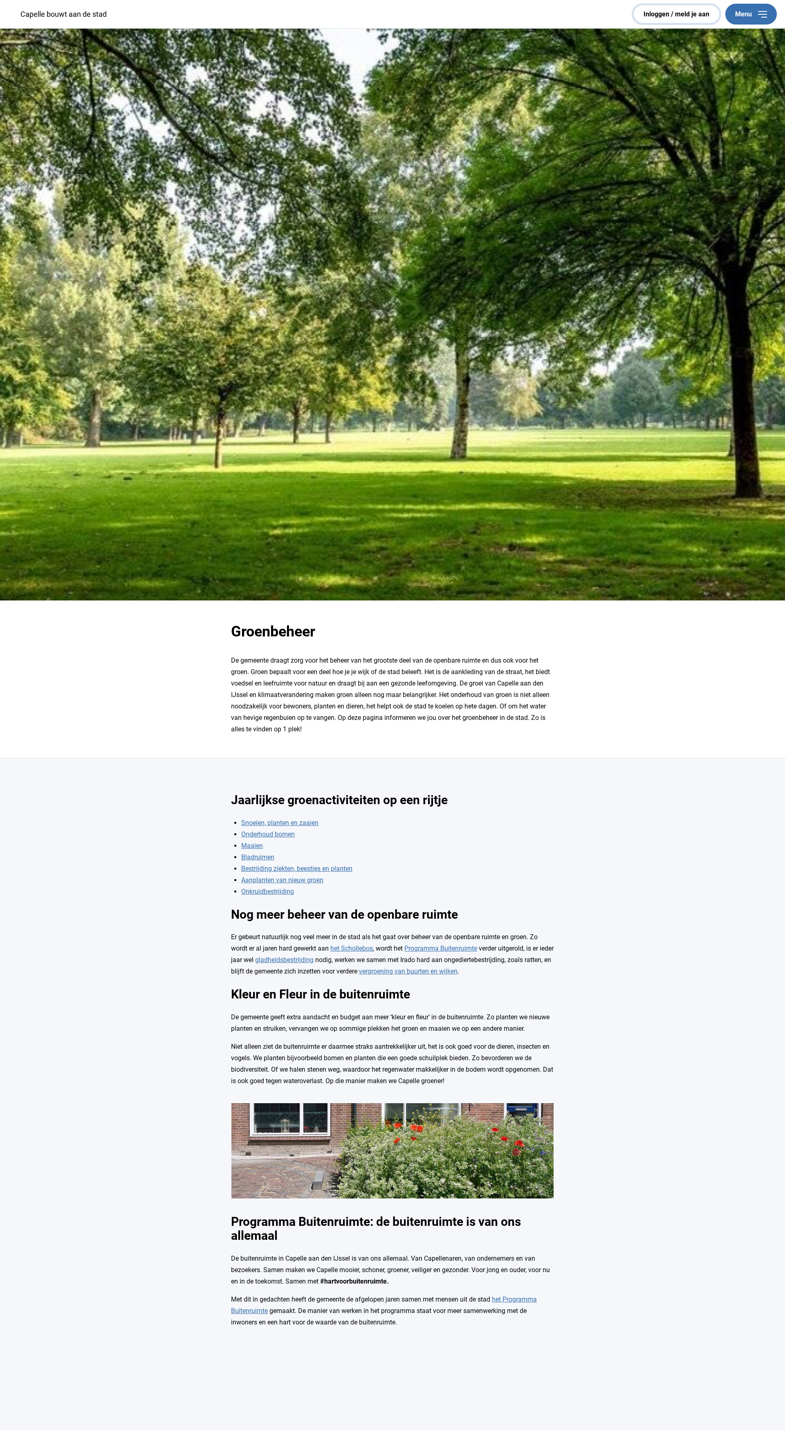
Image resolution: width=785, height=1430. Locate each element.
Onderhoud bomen (268, 834)
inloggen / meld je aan (676, 14)
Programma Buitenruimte (440, 948)
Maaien (252, 846)
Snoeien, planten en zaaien (279, 823)
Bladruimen (257, 857)
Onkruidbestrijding (267, 891)
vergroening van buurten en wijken (408, 971)
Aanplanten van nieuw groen (282, 880)
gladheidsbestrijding (284, 960)
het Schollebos (351, 948)
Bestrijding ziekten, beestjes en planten (296, 868)
